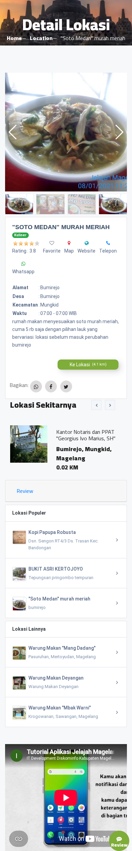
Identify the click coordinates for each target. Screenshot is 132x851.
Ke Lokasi (88, 364)
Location (41, 38)
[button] (119, 132)
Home (14, 38)
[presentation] (96, 405)
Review (25, 491)
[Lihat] (66, 132)
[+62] (108, 243)
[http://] (87, 243)
